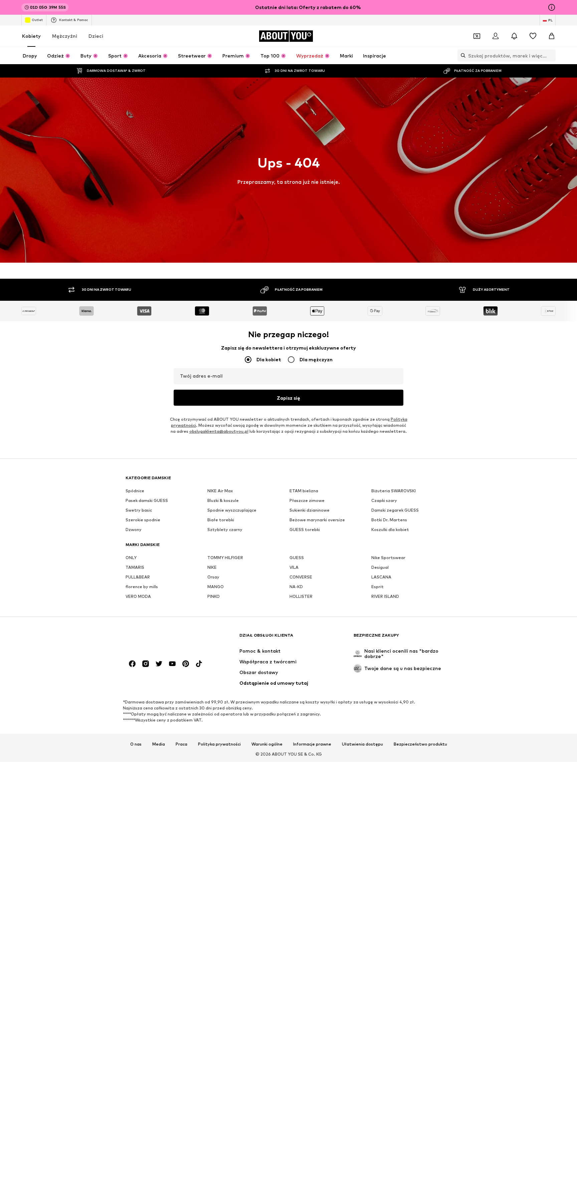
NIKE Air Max (220, 490)
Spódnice (135, 490)
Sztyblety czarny (224, 529)
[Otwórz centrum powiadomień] (514, 36)
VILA (294, 567)
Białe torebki (220, 519)
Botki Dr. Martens (389, 519)
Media (158, 744)
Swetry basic (139, 510)
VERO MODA (138, 596)
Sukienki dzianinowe (310, 510)
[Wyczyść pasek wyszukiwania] (550, 55)
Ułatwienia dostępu (362, 744)
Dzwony (134, 529)
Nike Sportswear (388, 557)
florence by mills (142, 586)
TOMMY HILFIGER (225, 557)
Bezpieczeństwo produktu (420, 744)
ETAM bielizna (304, 490)
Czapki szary (384, 500)
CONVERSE (301, 576)
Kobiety (31, 36)
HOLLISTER (301, 596)
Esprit (377, 586)
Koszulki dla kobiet (390, 529)
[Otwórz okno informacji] (552, 7)
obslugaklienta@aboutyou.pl (218, 431)
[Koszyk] (552, 36)
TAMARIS (135, 567)
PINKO (213, 596)
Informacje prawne (312, 744)
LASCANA (381, 576)
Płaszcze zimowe (307, 500)
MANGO (215, 586)
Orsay (213, 576)
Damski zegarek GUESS (395, 510)
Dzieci (95, 36)
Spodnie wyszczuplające (231, 510)
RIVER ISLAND (385, 596)
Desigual (380, 567)
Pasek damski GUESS (147, 500)
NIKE (212, 567)
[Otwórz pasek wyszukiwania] (461, 55)
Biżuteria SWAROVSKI (393, 490)
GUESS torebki (305, 529)
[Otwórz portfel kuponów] (477, 36)
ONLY (131, 557)
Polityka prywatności (219, 744)
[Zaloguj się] (496, 36)
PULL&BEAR (138, 576)
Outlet (37, 20)
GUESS (297, 557)
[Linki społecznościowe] (132, 664)
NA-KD (296, 586)
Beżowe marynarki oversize (317, 519)
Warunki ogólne (266, 744)
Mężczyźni (64, 36)
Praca (181, 744)
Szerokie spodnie (143, 519)
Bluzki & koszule (223, 500)
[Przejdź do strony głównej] (162, 638)
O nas (136, 744)
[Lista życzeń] (533, 36)
